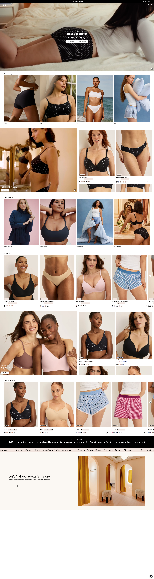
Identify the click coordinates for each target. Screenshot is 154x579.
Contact (144, 1)
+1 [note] (89, 181)
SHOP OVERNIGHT (71, 41)
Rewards (149, 1)
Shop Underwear (82, 41)
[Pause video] (152, 69)
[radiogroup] (84, 181)
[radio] (79, 181)
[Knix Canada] (4, 5)
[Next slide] (150, 276)
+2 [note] (122, 432)
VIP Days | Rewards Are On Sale (77, 1)
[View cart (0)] (151, 5)
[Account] (148, 5)
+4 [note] (89, 364)
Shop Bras (5, 372)
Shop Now (5, 190)
